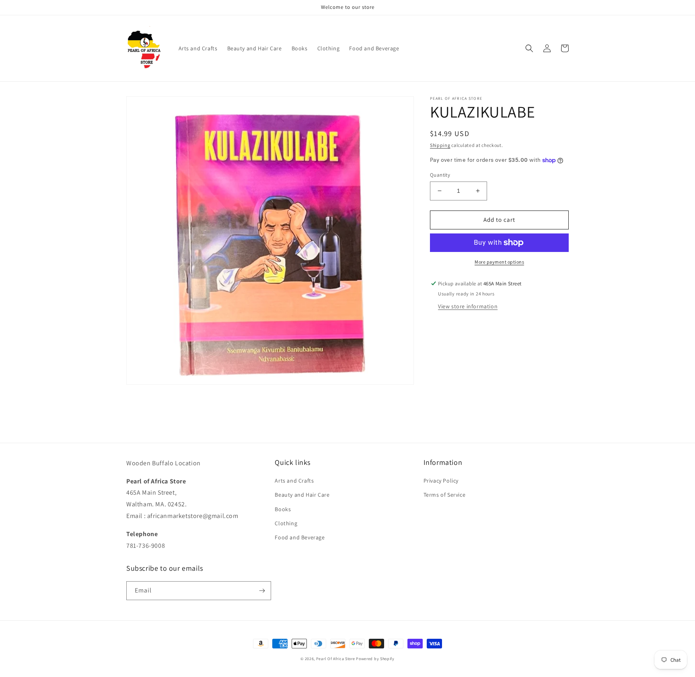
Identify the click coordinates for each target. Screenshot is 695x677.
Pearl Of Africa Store (335, 658)
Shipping (440, 145)
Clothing (286, 523)
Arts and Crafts (294, 480)
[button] (529, 48)
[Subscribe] (262, 590)
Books (283, 509)
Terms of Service (445, 494)
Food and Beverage (300, 537)
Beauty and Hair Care (302, 494)
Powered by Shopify (375, 658)
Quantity (440, 174)
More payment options (499, 262)
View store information (468, 306)
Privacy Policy (441, 480)
